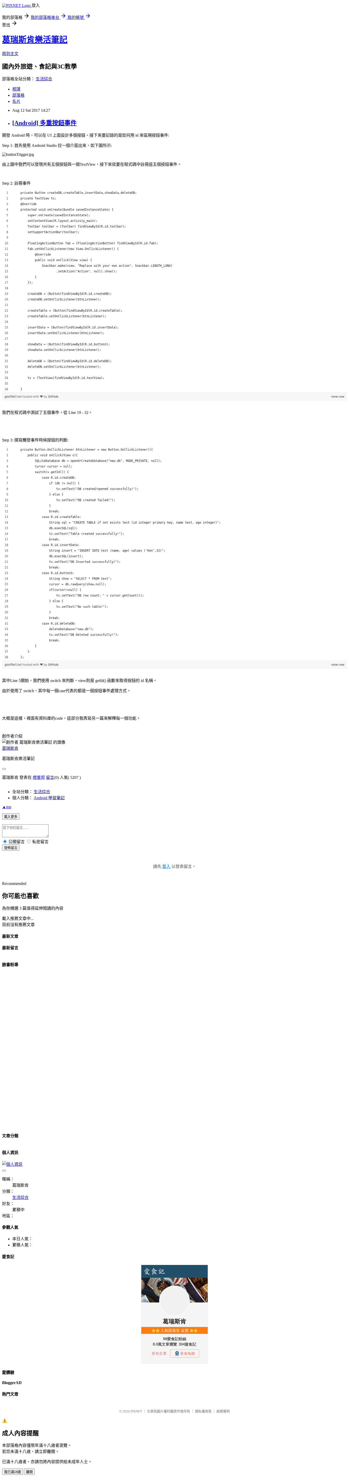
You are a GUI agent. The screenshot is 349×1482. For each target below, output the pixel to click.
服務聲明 (223, 1411)
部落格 (18, 95)
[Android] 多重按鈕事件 (44, 123)
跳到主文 (10, 54)
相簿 (16, 89)
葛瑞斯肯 (10, 748)
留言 (50, 777)
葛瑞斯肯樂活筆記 (34, 39)
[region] (174, 291)
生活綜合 (44, 79)
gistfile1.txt (13, 396)
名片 (16, 101)
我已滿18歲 (12, 1472)
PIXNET (136, 1411)
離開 (29, 1472)
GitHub (53, 396)
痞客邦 (39, 777)
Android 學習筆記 (49, 798)
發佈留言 (10, 848)
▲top (6, 807)
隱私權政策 (203, 1411)
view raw (337, 396)
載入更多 (10, 817)
